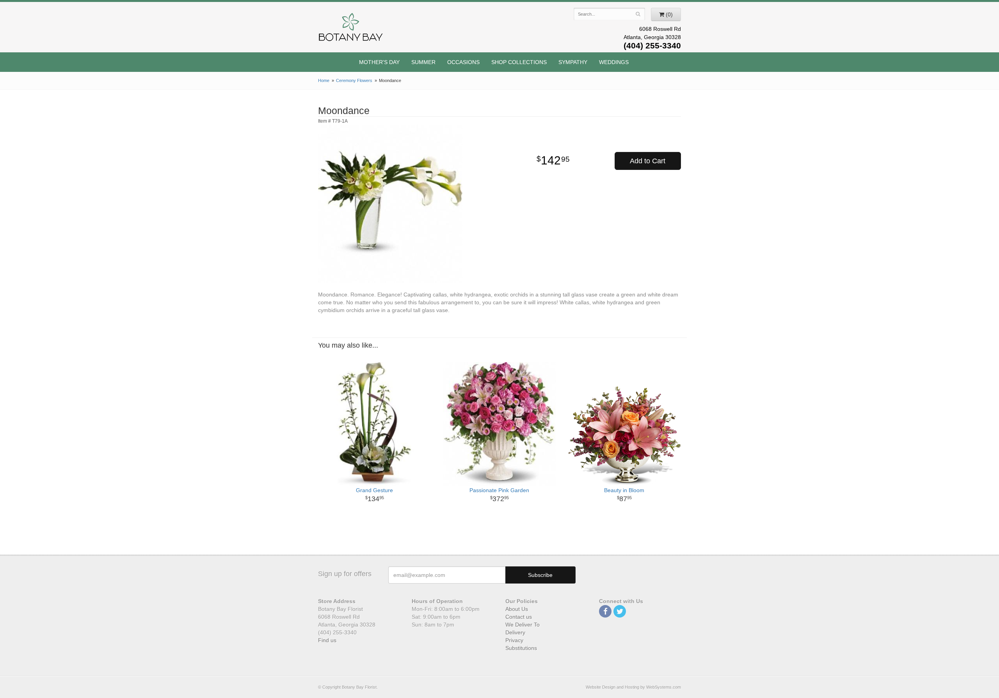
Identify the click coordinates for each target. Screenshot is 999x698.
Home (323, 80)
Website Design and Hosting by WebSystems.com (633, 687)
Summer (423, 62)
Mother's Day (379, 62)
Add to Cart (647, 161)
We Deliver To (522, 624)
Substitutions (521, 648)
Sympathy (572, 62)
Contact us (518, 617)
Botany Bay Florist (351, 29)
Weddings (614, 62)
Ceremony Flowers (354, 80)
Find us (327, 640)
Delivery (515, 632)
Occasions (463, 62)
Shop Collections (519, 62)
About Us (516, 609)
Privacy (514, 640)
